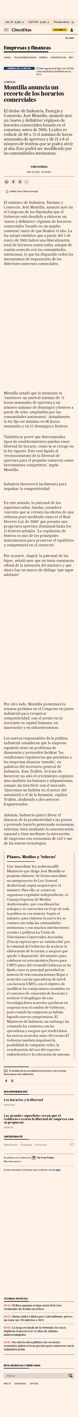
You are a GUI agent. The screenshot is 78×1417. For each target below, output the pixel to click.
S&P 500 (33, 22)
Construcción (58, 57)
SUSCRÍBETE (60, 30)
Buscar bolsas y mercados (22, 1365)
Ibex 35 (9, 22)
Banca (7, 57)
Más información (12, 1161)
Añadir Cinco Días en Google (24, 191)
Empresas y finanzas (27, 48)
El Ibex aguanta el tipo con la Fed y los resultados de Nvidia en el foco (55, 71)
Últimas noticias (16, 1298)
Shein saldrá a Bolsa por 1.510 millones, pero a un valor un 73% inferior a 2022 (38, 1318)
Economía (40, 1144)
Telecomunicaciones (25, 57)
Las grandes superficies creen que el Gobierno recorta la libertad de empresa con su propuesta (38, 1119)
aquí (58, 1169)
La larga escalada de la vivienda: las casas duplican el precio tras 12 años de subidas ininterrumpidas (35, 1331)
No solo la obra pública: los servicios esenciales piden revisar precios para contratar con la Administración (39, 1346)
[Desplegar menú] (6, 30)
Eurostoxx (20, 1384)
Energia (43, 57)
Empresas (26, 1144)
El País (69, 38)
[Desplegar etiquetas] (71, 1144)
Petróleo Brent (61, 22)
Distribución (11, 1144)
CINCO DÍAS (39, 166)
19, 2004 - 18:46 (39, 172)
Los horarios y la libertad (23, 1100)
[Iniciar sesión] (71, 30)
